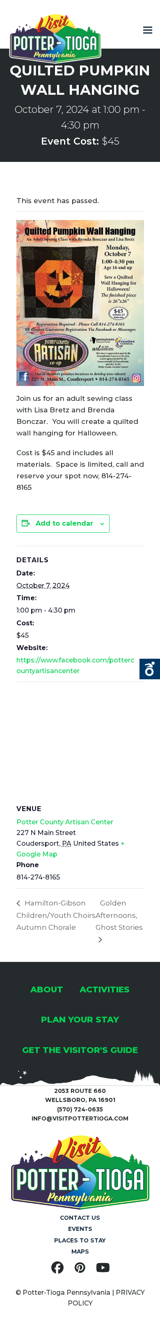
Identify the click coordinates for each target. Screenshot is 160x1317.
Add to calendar (64, 523)
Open (149, 669)
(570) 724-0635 (80, 1109)
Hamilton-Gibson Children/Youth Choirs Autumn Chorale (56, 915)
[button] (147, 30)
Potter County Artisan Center (64, 822)
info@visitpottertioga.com (80, 1118)
